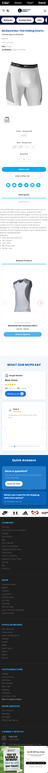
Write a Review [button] (8, 42)
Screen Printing (8, 677)
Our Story (5, 527)
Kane (40, 20)
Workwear (5, 603)
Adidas (4, 645)
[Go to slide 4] (14, 446)
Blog (3, 540)
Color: (24, 131)
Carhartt (5, 642)
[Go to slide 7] (19, 446)
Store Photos (7, 536)
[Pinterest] (38, 185)
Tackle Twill (6, 686)
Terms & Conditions (9, 556)
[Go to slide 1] (9, 446)
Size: (24, 142)
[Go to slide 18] (38, 446)
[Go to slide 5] (16, 446)
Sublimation (6, 693)
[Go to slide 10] (24, 446)
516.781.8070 (14, 739)
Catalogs (5, 533)
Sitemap (5, 562)
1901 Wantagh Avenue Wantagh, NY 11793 (25, 744)
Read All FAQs (14, 483)
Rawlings (5, 638)
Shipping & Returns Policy (32, 501)
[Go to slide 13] (30, 446)
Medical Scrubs (8, 607)
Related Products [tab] (24, 260)
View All (5, 658)
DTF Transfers (7, 683)
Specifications (24, 201)
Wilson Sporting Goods (10, 635)
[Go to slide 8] (21, 446)
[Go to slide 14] (31, 446)
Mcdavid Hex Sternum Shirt (22, 325)
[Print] (20, 185)
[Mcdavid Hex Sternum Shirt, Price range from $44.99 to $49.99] (22, 295)
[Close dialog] (46, 747)
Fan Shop (5, 600)
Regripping (6, 713)
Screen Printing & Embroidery (13, 610)
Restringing (6, 717)
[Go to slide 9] (23, 446)
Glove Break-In (7, 710)
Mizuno (4, 654)
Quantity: (24, 154)
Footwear (5, 591)
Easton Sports (7, 648)
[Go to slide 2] (11, 446)
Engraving (5, 689)
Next (40, 303)
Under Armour (7, 632)
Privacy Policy (7, 552)
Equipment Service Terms (12, 559)
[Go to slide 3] (12, 446)
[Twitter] (26, 185)
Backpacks (8, 20)
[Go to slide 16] (35, 446)
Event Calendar (7, 543)
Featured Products (9, 584)
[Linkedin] (32, 185)
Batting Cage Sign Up (10, 720)
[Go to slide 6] (17, 446)
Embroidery (6, 680)
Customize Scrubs (9, 696)
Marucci (5, 651)
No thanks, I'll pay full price (36, 766)
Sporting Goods (8, 597)
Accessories (6, 594)
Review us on (13, 394)
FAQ (3, 565)
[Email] (14, 185)
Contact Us (6, 568)
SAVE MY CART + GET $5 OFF (36, 763)
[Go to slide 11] (26, 446)
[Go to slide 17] (36, 446)
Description (24, 194)
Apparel (5, 587)
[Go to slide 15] (33, 446)
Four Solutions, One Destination (14, 530)
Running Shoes (25, 20)
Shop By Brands (8, 613)
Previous (5, 303)
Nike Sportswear (8, 629)
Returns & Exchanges (10, 546)
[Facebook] (8, 185)
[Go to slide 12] (28, 446)
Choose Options (22, 334)
